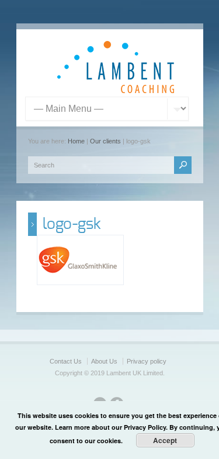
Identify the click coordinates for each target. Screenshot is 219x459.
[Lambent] (115, 91)
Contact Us (66, 361)
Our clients (105, 141)
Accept (165, 440)
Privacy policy (146, 361)
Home (76, 141)
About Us (104, 361)
